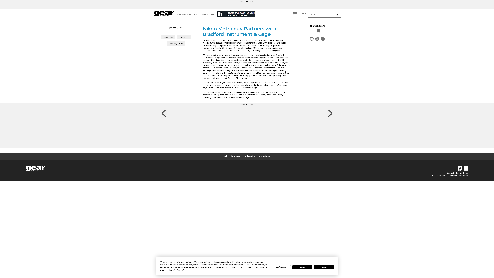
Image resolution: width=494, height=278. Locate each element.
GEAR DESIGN (208, 14)
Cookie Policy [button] (234, 267)
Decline (302, 267)
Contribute (264, 156)
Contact (450, 173)
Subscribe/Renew (232, 156)
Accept (324, 267)
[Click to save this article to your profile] (318, 30)
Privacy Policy (462, 173)
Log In (303, 13)
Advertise (250, 156)
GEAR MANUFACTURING (188, 14)
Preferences (281, 267)
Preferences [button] (179, 270)
